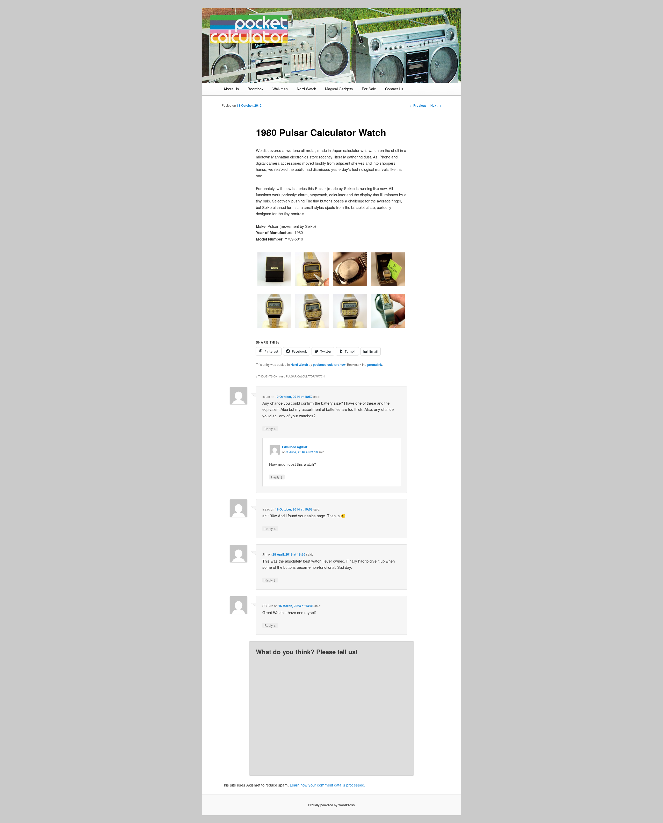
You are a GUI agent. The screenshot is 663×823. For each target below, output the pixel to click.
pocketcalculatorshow (329, 364)
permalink (374, 364)
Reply (270, 428)
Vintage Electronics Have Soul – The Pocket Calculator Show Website (260, 37)
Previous (418, 105)
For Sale (369, 88)
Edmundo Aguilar (294, 447)
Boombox (255, 88)
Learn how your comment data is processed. (327, 785)
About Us (231, 88)
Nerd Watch (306, 88)
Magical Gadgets (339, 88)
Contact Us (394, 88)
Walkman (280, 88)
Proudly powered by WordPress (331, 805)
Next (435, 105)
